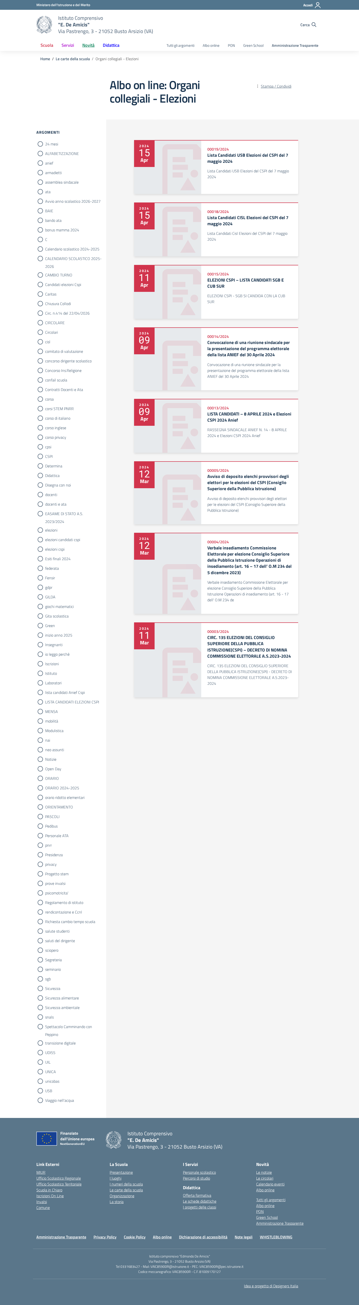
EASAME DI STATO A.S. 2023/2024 (64, 514)
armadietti (53, 173)
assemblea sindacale (62, 182)
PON (231, 45)
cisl (47, 342)
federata (52, 568)
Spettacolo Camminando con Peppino (68, 1027)
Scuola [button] (47, 45)
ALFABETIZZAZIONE (62, 153)
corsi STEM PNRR (59, 409)
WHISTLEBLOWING (276, 1237)
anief (49, 163)
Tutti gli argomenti (180, 45)
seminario (53, 969)
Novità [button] (88, 45)
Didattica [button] (111, 45)
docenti (51, 495)
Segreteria (53, 960)
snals (49, 1017)
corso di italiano (57, 418)
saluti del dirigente (60, 941)
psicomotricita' (56, 893)
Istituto (51, 673)
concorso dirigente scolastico (68, 361)
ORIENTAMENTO (59, 807)
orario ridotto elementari (64, 797)
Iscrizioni (52, 664)
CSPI (49, 456)
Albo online (211, 45)
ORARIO (52, 778)
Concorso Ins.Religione (63, 370)
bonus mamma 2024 (62, 230)
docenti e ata (55, 504)
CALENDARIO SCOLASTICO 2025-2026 (73, 259)
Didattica (52, 475)
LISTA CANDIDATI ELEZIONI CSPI (72, 702)
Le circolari (264, 1178)
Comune (43, 1207)
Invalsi (41, 1202)
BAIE (49, 211)
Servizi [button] (68, 45)
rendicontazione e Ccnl (63, 912)
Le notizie (264, 1172)
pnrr (48, 845)
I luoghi (115, 1178)
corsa (49, 399)
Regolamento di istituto (64, 902)
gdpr (48, 587)
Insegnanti (54, 645)
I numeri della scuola (126, 1184)
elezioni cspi (54, 549)
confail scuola (56, 380)
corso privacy (55, 437)
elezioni (51, 530)
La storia (117, 1202)
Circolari (51, 332)
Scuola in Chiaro (49, 1190)
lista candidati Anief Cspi (65, 692)
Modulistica (54, 731)
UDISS (50, 1053)
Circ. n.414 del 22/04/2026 (67, 313)
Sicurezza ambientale (62, 1007)
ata (48, 192)
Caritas (50, 294)
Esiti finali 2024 (58, 559)
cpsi (48, 447)
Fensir (50, 578)
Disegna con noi (58, 485)
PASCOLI (52, 816)
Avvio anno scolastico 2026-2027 (73, 201)
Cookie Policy (135, 1237)
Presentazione (121, 1172)
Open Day (53, 769)
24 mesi (51, 144)
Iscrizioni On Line (50, 1196)
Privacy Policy (105, 1237)
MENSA (51, 711)
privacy (51, 864)
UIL (48, 1062)
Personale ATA (57, 836)
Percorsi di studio (196, 1178)
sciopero (51, 950)
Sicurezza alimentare (62, 998)
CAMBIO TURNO (58, 275)
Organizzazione (122, 1196)
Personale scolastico (199, 1172)
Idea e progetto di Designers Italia (271, 1286)
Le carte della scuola (126, 1190)
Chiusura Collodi (58, 304)
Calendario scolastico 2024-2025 (72, 249)
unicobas (52, 1081)
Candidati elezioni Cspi (63, 284)
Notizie (50, 759)
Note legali (244, 1237)
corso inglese (55, 428)
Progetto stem (57, 874)
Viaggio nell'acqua (59, 1100)
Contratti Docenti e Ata (64, 389)
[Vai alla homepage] (44, 25)
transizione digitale (60, 1043)
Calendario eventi (270, 1184)
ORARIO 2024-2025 (62, 788)
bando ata (53, 220)
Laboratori (53, 683)
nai (47, 740)
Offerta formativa (197, 1195)
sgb (48, 979)
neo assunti (54, 750)
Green (50, 626)
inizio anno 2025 (58, 635)
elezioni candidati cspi (62, 540)
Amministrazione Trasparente (295, 45)
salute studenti (57, 931)
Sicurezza (52, 988)
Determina (53, 466)
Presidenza (54, 855)
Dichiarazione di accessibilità (203, 1237)
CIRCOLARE (55, 323)
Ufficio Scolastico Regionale (58, 1178)
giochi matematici (59, 606)
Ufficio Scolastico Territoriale (59, 1184)
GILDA (50, 597)
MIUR (40, 1172)
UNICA (50, 1072)
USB (48, 1091)
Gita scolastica (57, 616)
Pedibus (51, 826)
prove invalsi (55, 883)
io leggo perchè (57, 654)
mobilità (51, 721)
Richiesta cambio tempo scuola (70, 922)
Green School (253, 45)
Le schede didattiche (199, 1201)
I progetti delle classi (199, 1207)
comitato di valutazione (64, 351)
